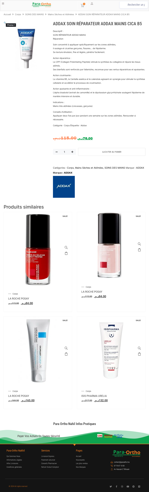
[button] (5, 22)
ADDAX (140, 167)
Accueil (7, 14)
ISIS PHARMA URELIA (94, 395)
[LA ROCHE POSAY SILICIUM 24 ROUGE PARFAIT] (66, 247)
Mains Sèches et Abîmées (61, 14)
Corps (18, 14)
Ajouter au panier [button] (66, 253)
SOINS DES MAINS (34, 14)
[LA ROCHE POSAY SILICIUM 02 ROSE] (139, 244)
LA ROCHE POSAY (18, 298)
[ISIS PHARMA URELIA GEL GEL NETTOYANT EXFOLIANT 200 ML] (139, 348)
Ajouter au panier (111, 151)
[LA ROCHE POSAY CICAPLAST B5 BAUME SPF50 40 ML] (66, 348)
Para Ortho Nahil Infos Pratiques (74, 424)
